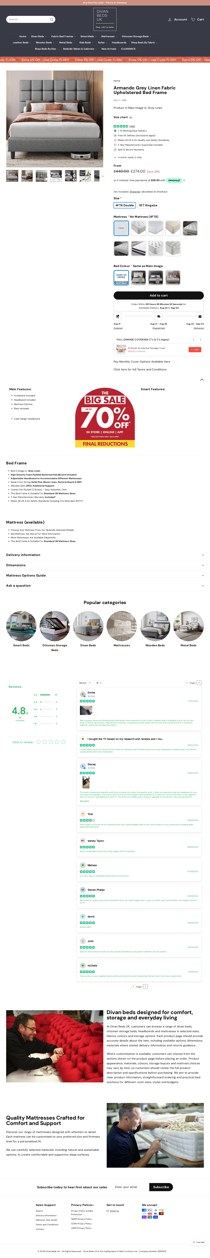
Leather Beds (21, 42)
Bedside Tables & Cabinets (79, 48)
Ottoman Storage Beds (135, 36)
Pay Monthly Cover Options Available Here (142, 361)
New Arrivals (109, 48)
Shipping (135, 191)
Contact (40, 1229)
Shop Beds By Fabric (143, 42)
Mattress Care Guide (46, 1220)
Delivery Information (46, 1215)
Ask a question (18, 585)
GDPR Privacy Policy (81, 1219)
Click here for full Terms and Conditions (140, 369)
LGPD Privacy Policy (81, 1228)
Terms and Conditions (47, 1224)
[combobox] (30, 19)
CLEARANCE (128, 48)
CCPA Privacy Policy (81, 1223)
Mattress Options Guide (26, 575)
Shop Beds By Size (45, 48)
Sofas (101, 42)
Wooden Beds (44, 42)
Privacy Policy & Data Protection (82, 1212)
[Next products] (200, 340)
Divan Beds (38, 36)
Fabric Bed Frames (62, 36)
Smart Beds (88, 36)
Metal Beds (66, 42)
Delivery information (23, 555)
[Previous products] (193, 340)
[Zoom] (54, 119)
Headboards (119, 42)
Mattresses (108, 36)
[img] (121, 126)
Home (22, 36)
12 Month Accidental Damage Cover (146, 348)
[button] (45, 695)
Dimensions (16, 565)
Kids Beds (85, 42)
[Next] (101, 176)
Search (39, 1210)
